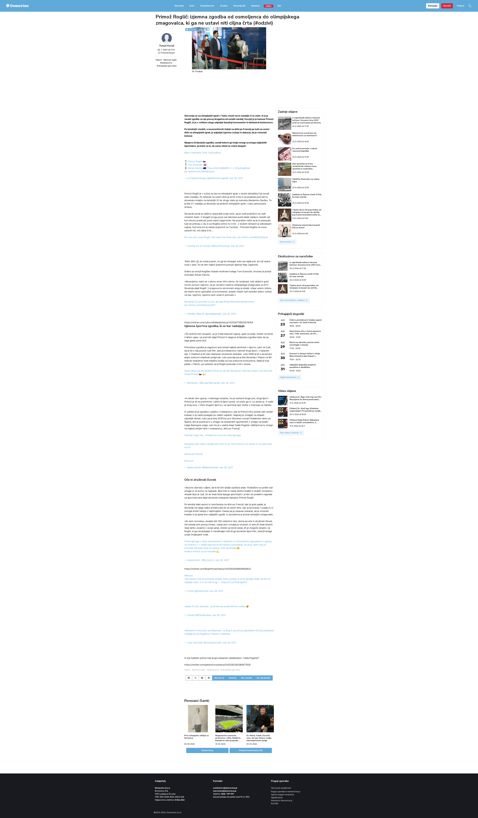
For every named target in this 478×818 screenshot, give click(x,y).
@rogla (219, 301)
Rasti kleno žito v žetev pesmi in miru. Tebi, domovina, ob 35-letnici (305, 332)
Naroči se (219, 678)
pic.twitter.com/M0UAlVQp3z (252, 237)
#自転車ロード (227, 168)
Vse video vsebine (289, 433)
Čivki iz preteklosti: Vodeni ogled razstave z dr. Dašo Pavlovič (306, 321)
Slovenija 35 (239, 6)
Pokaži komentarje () (251, 750)
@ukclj (268, 541)
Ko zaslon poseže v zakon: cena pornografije (304, 149)
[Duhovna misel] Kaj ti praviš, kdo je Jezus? (306, 226)
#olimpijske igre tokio (167, 66)
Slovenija (179, 6)
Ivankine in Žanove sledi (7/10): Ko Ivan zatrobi (307, 195)
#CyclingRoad (242, 168)
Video (268, 6)
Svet (192, 6)
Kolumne (255, 6)
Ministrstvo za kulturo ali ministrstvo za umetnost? (304, 134)
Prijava (460, 6)
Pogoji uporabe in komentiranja (285, 791)
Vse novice (246, 678)
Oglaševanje (277, 797)
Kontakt (274, 803)
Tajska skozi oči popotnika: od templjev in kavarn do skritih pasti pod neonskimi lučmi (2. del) (306, 212)
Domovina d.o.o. (162, 788)
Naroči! (447, 6)
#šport (159, 60)
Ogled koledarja (288, 377)
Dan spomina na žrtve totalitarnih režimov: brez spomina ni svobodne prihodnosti (304, 166)
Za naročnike (263, 678)
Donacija (432, 6)
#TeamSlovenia (232, 301)
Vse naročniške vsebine (292, 300)
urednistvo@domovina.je (225, 788)
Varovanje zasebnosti (281, 788)
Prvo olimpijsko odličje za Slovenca (196, 736)
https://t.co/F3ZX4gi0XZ (234, 582)
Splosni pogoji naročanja (282, 794)
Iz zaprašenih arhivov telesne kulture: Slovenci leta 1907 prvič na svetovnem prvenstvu (306, 120)
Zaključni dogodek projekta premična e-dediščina (303, 366)
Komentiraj (207, 750)
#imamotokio (247, 301)
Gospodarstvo (207, 6)
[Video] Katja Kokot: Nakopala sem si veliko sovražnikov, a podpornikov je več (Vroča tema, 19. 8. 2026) (305, 421)
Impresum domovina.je (281, 800)
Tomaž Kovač (166, 45)
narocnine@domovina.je (224, 791)
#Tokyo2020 (212, 168)
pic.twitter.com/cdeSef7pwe (199, 171)
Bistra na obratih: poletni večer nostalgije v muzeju (304, 343)
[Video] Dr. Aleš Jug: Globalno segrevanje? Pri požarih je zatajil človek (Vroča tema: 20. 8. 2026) (305, 409)
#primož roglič (170, 60)
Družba (223, 6)
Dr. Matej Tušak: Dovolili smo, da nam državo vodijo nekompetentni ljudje (258, 738)
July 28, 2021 (236, 178)
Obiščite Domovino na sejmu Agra (305, 180)
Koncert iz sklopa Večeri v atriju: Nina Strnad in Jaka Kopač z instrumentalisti (305, 354)
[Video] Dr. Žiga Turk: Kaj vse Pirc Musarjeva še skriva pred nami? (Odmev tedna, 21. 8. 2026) (305, 398)
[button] (470, 6)
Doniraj (232, 678)
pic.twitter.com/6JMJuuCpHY (199, 305)
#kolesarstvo (166, 63)
